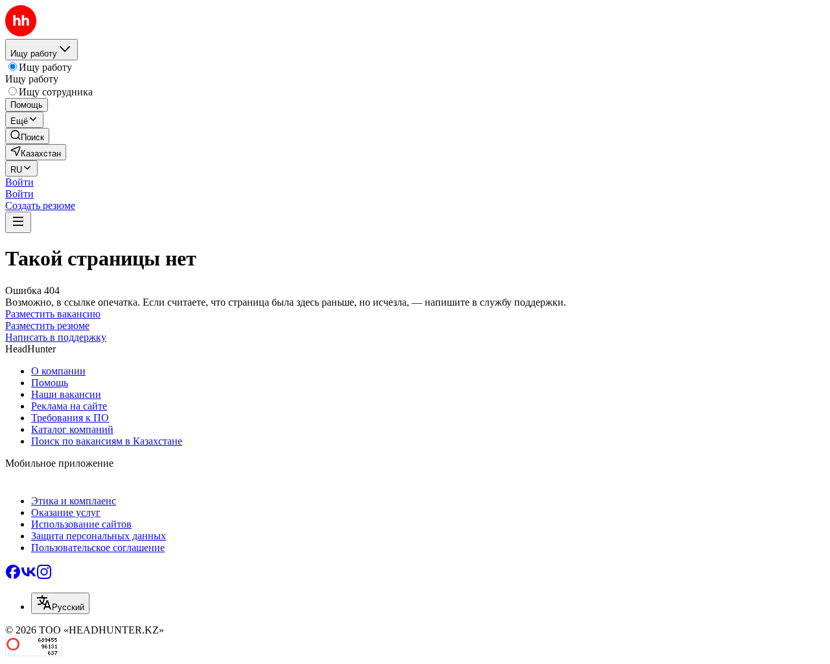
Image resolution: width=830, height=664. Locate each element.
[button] (19, 182)
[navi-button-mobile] (18, 222)
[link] (27, 136)
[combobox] (60, 603)
